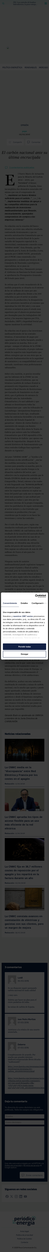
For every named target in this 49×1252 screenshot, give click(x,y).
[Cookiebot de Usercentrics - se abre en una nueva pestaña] (35, 596)
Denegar (24, 654)
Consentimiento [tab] (10, 603)
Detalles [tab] (24, 603)
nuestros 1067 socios (23, 616)
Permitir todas (24, 647)
